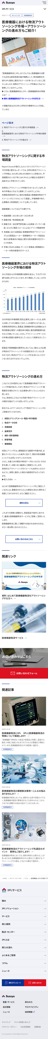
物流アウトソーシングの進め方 (16, 140)
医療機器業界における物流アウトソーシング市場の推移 (24, 133)
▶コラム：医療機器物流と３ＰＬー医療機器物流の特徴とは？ (23, 93)
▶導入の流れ (7, 479)
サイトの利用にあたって (22, 1022)
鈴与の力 (28, 1002)
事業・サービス (8, 1002)
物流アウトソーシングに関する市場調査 (19, 127)
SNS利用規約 (25, 1027)
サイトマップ (6, 1022)
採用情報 (28, 1011)
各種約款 (37, 1027)
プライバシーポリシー (9, 1027)
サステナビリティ (31, 1007)
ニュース (6, 1011)
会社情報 (6, 1007)
